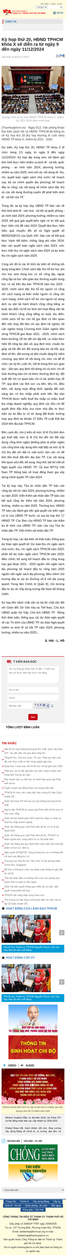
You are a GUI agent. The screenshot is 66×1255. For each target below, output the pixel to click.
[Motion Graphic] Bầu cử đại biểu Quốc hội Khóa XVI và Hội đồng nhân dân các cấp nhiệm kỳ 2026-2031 (33, 1119)
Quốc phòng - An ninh (36, 1205)
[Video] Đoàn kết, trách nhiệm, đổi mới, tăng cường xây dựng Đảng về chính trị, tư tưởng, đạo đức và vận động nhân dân (33, 1130)
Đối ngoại (56, 1205)
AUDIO (30, 1065)
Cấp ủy (56, 1201)
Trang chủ (11, 1201)
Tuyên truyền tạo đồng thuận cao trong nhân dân (29, 788)
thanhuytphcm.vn (26, 1247)
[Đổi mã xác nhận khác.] (52, 705)
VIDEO (12, 1065)
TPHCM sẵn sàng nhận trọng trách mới (24, 895)
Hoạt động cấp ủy (20, 957)
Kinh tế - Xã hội (13, 1205)
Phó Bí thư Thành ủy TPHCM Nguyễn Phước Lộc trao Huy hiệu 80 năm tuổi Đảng (31, 948)
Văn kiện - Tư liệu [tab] (33, 1141)
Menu (60, 13)
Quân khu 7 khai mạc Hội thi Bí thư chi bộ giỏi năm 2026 (33, 766)
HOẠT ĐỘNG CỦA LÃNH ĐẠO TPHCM (31, 908)
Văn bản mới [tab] (13, 1141)
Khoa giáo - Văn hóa (33, 1209)
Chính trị (24, 1201)
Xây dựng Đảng (41, 1201)
